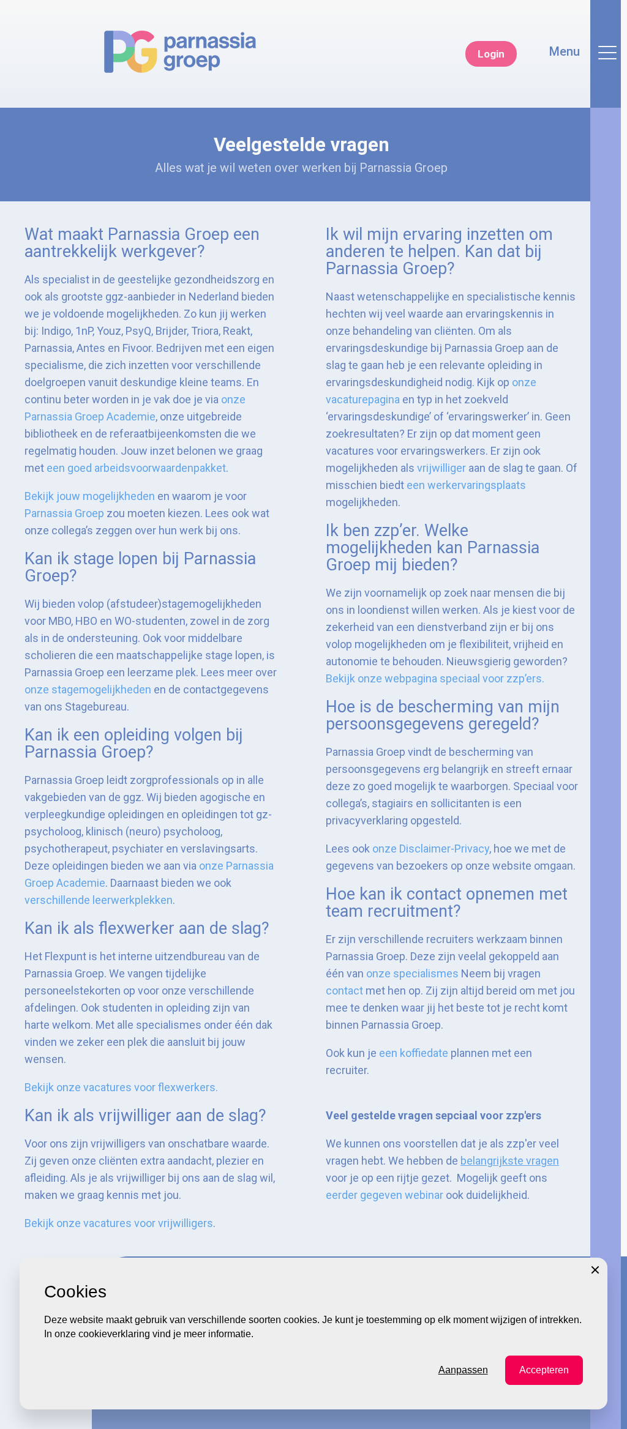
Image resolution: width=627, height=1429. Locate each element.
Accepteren (544, 1370)
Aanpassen (463, 1370)
